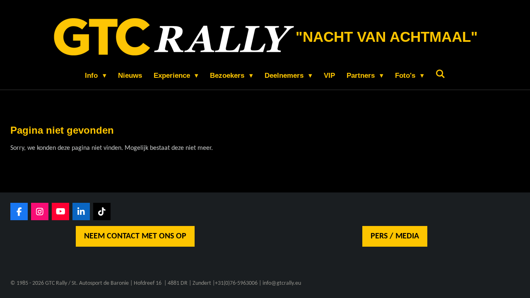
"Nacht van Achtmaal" (387, 37)
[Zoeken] (440, 74)
